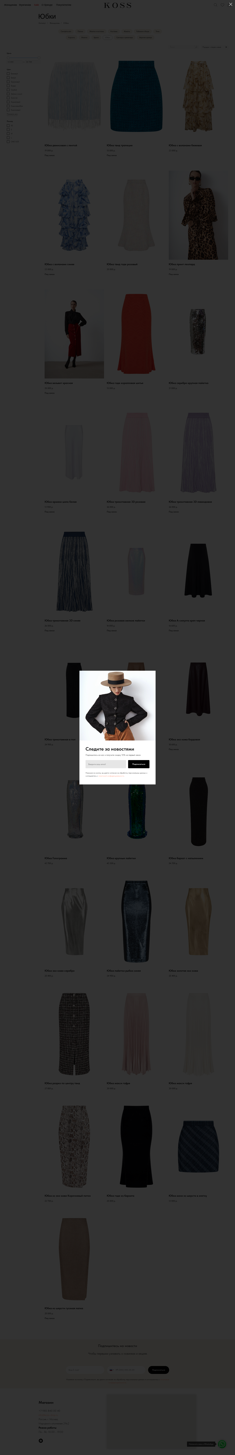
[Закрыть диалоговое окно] (231, 4)
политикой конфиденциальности (111, 776)
